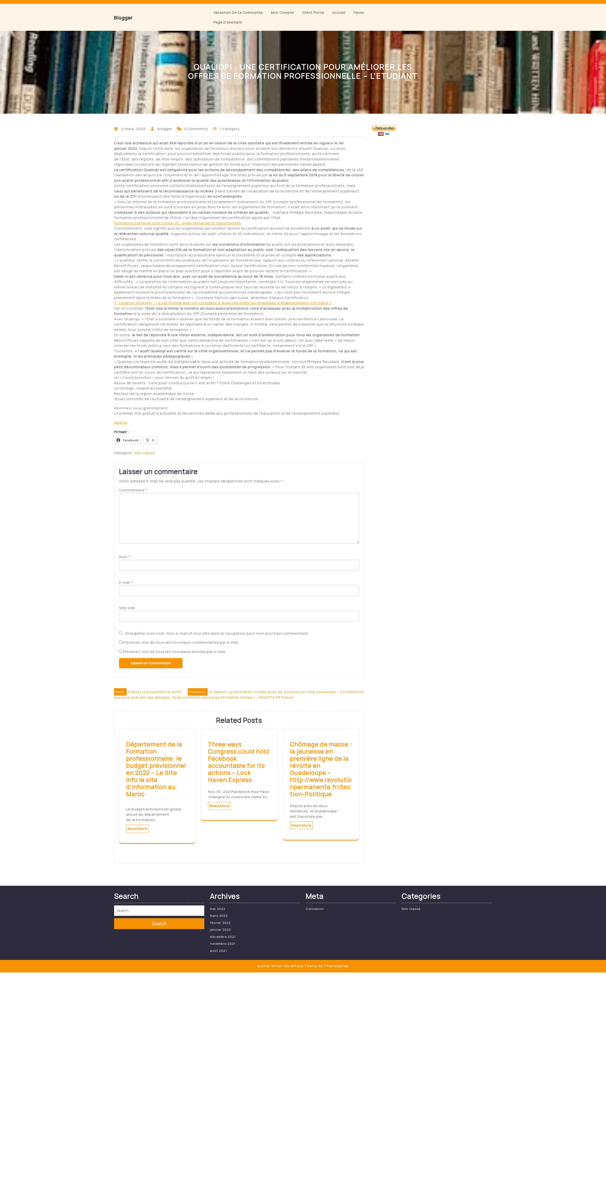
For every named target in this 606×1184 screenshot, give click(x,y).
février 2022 (220, 923)
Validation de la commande (238, 12)
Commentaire (133, 490)
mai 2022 (217, 909)
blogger (123, 17)
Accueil (338, 12)
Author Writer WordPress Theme (287, 965)
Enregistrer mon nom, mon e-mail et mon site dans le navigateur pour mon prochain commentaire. (217, 633)
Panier (359, 12)
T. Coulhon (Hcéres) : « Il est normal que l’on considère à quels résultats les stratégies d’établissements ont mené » (223, 302)
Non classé (144, 452)
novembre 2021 (222, 943)
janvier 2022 (220, 929)
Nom (124, 556)
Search (159, 923)
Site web (127, 607)
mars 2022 (219, 915)
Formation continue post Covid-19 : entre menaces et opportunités (177, 223)
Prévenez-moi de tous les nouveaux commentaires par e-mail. (181, 642)
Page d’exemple (228, 22)
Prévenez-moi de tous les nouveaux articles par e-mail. (174, 651)
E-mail (126, 582)
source (120, 422)
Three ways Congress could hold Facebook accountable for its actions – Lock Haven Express (238, 762)
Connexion (315, 909)
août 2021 (218, 951)
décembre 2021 (223, 937)
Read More (137, 828)
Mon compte (282, 12)
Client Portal (313, 12)
